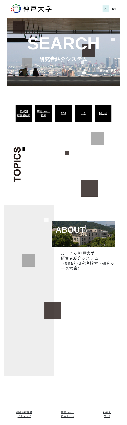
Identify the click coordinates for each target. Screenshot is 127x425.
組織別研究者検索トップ (24, 414)
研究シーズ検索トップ (67, 414)
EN (114, 8)
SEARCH (63, 43)
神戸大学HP (107, 414)
